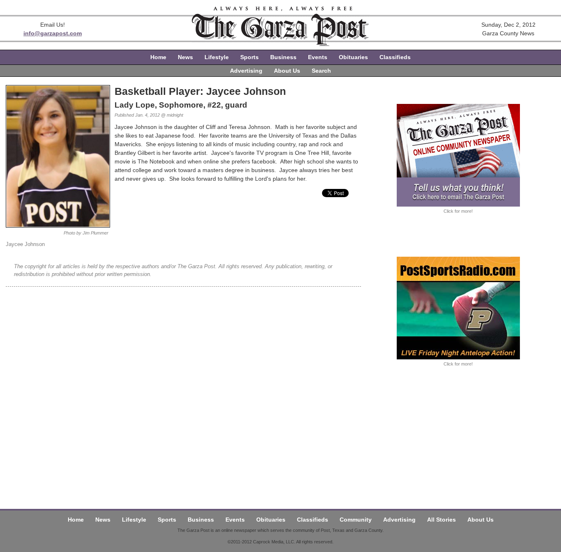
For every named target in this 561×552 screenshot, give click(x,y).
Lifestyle (217, 57)
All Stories (441, 519)
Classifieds (395, 57)
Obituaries (353, 57)
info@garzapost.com (52, 33)
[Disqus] (183, 389)
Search (321, 70)
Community (356, 519)
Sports (249, 57)
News (185, 57)
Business (283, 57)
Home (158, 57)
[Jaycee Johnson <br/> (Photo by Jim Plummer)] (58, 225)
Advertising (246, 70)
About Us (287, 70)
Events (317, 57)
